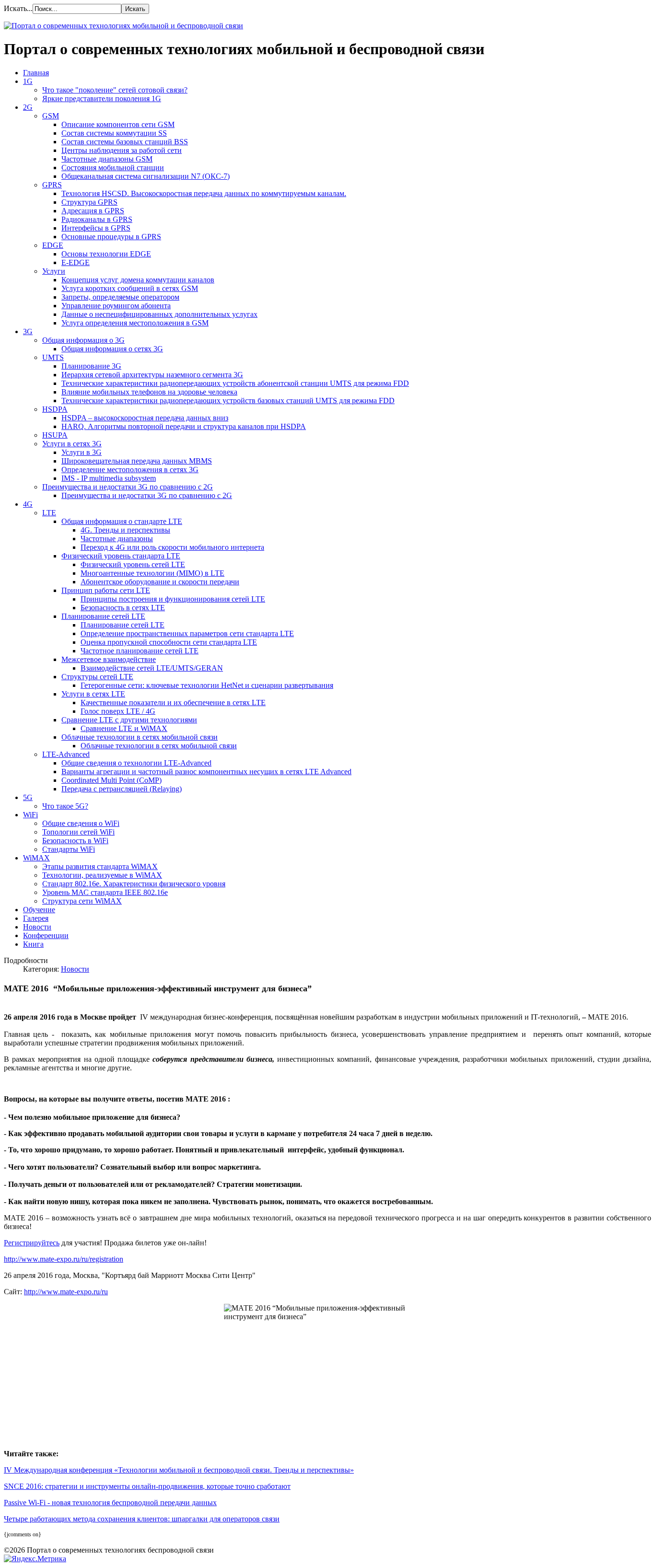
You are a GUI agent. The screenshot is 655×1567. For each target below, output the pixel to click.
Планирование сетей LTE (103, 616)
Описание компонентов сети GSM (118, 124)
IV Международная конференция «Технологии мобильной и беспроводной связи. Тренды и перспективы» (179, 1470)
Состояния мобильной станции (112, 167)
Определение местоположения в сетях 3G (130, 469)
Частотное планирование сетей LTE (140, 651)
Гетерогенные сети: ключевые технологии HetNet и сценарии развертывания (207, 685)
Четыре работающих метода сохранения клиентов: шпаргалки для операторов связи (142, 1519)
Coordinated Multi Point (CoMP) (111, 780)
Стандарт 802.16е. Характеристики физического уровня (133, 884)
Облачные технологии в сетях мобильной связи (139, 737)
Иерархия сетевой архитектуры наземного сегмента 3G (152, 375)
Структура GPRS (89, 202)
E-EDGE (75, 262)
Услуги (53, 271)
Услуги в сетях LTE (93, 694)
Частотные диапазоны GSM (106, 159)
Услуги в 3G (81, 452)
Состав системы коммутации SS (114, 133)
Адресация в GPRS (92, 211)
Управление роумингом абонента (116, 306)
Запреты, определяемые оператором (120, 297)
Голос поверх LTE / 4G (118, 711)
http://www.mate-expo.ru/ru (66, 1292)
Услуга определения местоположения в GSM (135, 323)
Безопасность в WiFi (75, 840)
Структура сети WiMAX (82, 901)
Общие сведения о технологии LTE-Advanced (136, 763)
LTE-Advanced (66, 754)
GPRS (52, 185)
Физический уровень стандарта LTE (120, 556)
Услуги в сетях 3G (72, 444)
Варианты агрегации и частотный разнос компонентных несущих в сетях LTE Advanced (206, 771)
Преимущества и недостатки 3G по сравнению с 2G (127, 487)
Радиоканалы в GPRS (96, 219)
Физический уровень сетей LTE (133, 564)
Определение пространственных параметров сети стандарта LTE (187, 633)
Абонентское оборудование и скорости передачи (160, 582)
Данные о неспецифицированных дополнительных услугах (159, 314)
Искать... (18, 8)
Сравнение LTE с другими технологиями (129, 720)
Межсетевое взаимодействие (108, 659)
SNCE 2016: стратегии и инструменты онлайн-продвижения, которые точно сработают (147, 1486)
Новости (37, 927)
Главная (36, 73)
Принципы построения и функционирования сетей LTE (173, 599)
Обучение (39, 909)
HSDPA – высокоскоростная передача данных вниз (144, 418)
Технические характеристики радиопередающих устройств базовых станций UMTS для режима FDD (228, 400)
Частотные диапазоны (117, 538)
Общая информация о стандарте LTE (121, 521)
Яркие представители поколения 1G (101, 98)
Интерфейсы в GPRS (95, 228)
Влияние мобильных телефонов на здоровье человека (149, 392)
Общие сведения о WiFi (80, 823)
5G (28, 797)
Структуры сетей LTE (97, 677)
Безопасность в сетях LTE (123, 608)
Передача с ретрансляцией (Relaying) (121, 789)
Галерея (35, 918)
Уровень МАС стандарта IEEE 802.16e (105, 892)
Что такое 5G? (65, 806)
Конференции (46, 935)
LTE (49, 513)
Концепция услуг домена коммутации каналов (137, 280)
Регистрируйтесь (31, 1243)
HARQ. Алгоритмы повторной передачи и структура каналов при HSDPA (183, 426)
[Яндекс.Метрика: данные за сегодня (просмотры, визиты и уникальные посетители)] (35, 1559)
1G (28, 81)
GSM (50, 116)
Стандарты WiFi (68, 849)
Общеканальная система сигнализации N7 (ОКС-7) (145, 176)
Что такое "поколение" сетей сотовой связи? (114, 90)
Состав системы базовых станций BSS (124, 142)
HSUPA (55, 435)
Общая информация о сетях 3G (112, 349)
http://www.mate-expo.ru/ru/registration (63, 1259)
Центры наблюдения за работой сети (121, 150)
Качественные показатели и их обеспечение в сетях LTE (173, 702)
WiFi (30, 815)
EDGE (52, 245)
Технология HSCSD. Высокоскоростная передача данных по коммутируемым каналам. (203, 193)
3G (28, 331)
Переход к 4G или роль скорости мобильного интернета (172, 547)
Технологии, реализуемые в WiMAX (102, 875)
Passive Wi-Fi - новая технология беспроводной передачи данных (110, 1502)
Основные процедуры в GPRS (111, 236)
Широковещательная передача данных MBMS (136, 461)
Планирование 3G (91, 366)
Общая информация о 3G (83, 340)
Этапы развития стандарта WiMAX (100, 866)
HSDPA (55, 409)
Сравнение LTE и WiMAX (124, 728)
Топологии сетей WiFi (78, 832)
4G (28, 504)
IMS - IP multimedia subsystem (108, 478)
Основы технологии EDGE (106, 254)
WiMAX (36, 858)
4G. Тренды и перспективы (125, 530)
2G (28, 107)
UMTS (53, 357)
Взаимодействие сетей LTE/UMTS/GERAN (152, 668)
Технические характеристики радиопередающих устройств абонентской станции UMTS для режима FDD (235, 383)
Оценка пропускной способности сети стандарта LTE (169, 642)
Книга (33, 944)
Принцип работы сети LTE (105, 590)
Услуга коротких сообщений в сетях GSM (129, 288)
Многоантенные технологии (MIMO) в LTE (152, 573)
